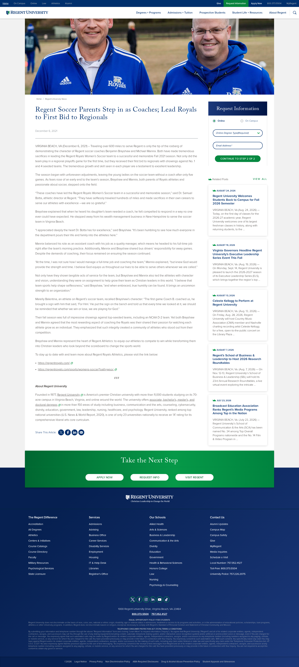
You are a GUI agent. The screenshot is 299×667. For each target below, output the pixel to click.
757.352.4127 (159, 614)
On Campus (19, 3)
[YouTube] (160, 599)
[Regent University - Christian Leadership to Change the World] (149, 499)
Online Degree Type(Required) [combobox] (232, 132)
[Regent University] (26, 13)
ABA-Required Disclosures (145, 661)
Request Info (150, 477)
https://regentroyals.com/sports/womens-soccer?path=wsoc (76, 369)
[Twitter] (133, 599)
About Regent (277, 12)
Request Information (236, 3)
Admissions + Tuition (180, 12)
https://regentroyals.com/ (54, 363)
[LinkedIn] (153, 599)
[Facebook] (139, 599)
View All (260, 179)
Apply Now (256, 3)
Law (44, 3)
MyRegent (291, 3)
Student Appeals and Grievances (219, 661)
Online (33, 3)
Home (5, 3)
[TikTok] (166, 599)
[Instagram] (146, 599)
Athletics (55, 3)
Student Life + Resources (247, 12)
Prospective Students (212, 12)
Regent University (68, 395)
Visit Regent (194, 477)
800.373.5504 (274, 3)
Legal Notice (80, 661)
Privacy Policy (96, 661)
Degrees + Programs (148, 12)
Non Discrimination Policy (117, 661)
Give (219, 3)
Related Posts (220, 179)
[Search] (295, 13)
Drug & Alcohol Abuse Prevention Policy (180, 661)
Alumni (68, 3)
